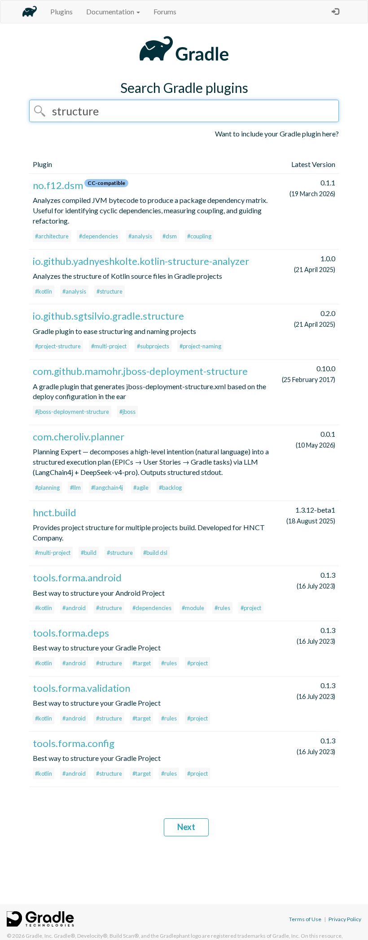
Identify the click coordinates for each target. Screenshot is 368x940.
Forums (164, 11)
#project (251, 607)
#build (88, 552)
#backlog (170, 487)
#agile (141, 487)
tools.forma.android (77, 577)
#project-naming (200, 346)
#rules (222, 607)
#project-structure (58, 346)
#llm (75, 487)
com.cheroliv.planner (78, 436)
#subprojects (153, 346)
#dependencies (98, 236)
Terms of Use (305, 919)
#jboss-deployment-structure (72, 411)
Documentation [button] (111, 11)
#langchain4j (107, 487)
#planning (47, 487)
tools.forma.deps (71, 633)
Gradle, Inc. (39, 935)
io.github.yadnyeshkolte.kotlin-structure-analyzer (141, 261)
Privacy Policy (345, 919)
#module (193, 607)
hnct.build (54, 512)
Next (186, 827)
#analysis (140, 236)
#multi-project (109, 346)
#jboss (127, 411)
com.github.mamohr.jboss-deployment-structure (140, 371)
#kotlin (43, 291)
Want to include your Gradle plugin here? (277, 133)
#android (74, 607)
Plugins (61, 11)
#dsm (169, 236)
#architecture (52, 236)
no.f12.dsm (58, 185)
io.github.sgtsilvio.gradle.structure (108, 316)
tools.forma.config (73, 743)
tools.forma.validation (81, 688)
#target (141, 663)
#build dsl (155, 552)
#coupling (199, 236)
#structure (109, 291)
